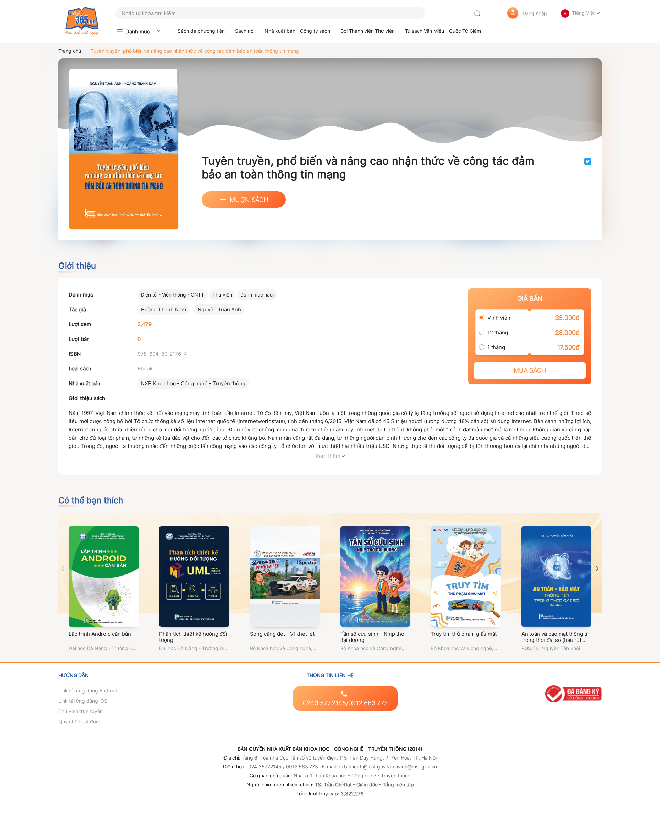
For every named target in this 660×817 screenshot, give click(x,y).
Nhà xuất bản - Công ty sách (297, 31)
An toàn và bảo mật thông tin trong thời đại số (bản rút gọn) (556, 640)
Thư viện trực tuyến (80, 711)
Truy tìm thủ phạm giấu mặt (464, 634)
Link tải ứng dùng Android (87, 691)
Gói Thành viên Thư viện (367, 31)
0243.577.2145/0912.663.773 (345, 703)
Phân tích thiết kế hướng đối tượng (193, 637)
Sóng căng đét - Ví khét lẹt (282, 634)
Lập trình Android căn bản (100, 634)
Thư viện (222, 295)
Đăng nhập (534, 13)
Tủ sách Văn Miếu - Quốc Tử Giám (443, 31)
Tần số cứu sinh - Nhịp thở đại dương (372, 637)
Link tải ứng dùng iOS (82, 701)
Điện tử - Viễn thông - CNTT (172, 295)
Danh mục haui (257, 295)
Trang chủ (69, 51)
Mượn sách (249, 199)
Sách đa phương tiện (201, 31)
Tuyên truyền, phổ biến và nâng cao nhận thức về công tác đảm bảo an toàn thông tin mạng (195, 51)
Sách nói (244, 31)
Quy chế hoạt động (80, 721)
